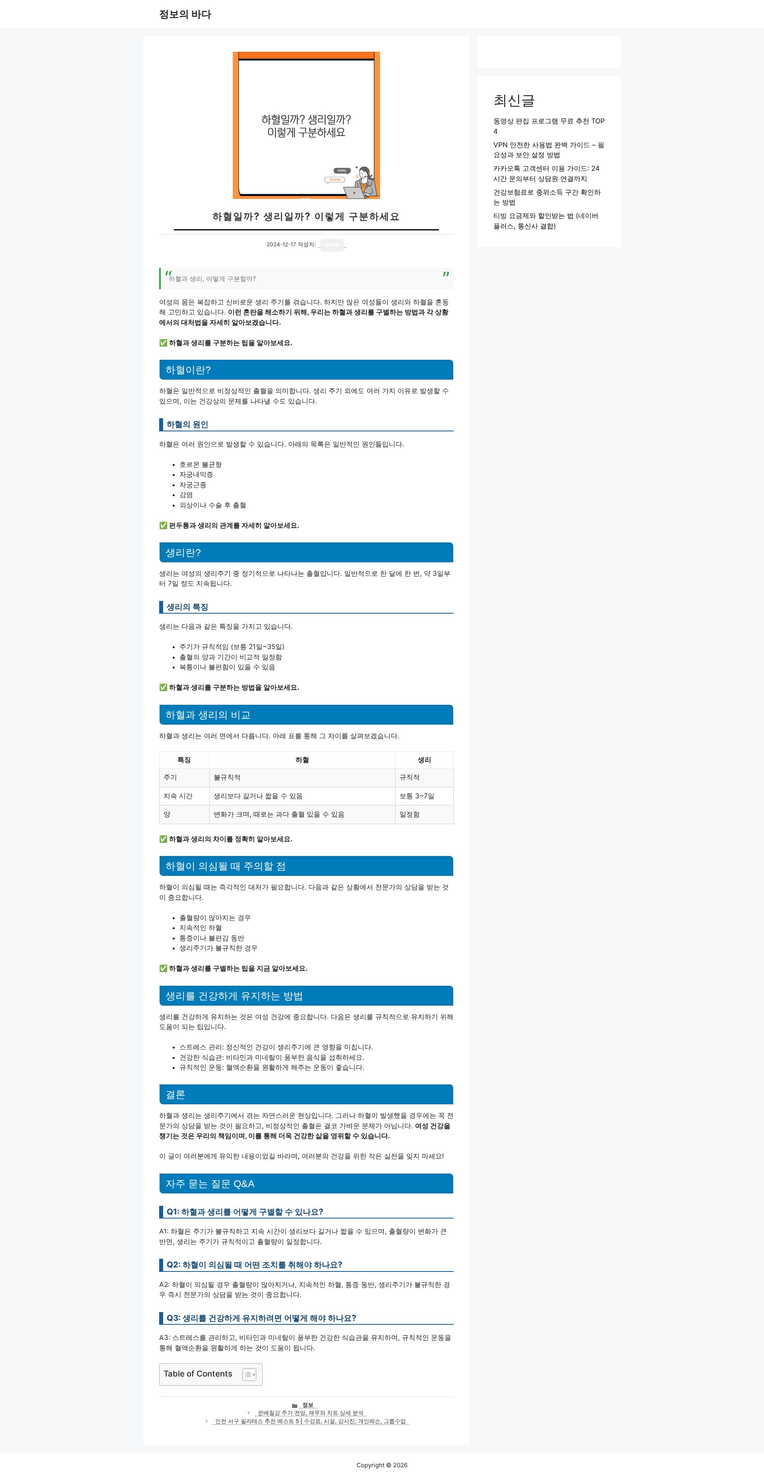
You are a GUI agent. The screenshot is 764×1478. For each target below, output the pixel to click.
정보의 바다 (185, 14)
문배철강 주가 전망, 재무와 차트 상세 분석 (311, 1413)
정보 (308, 1405)
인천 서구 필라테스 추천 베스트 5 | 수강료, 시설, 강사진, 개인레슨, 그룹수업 (310, 1421)
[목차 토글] (245, 1374)
